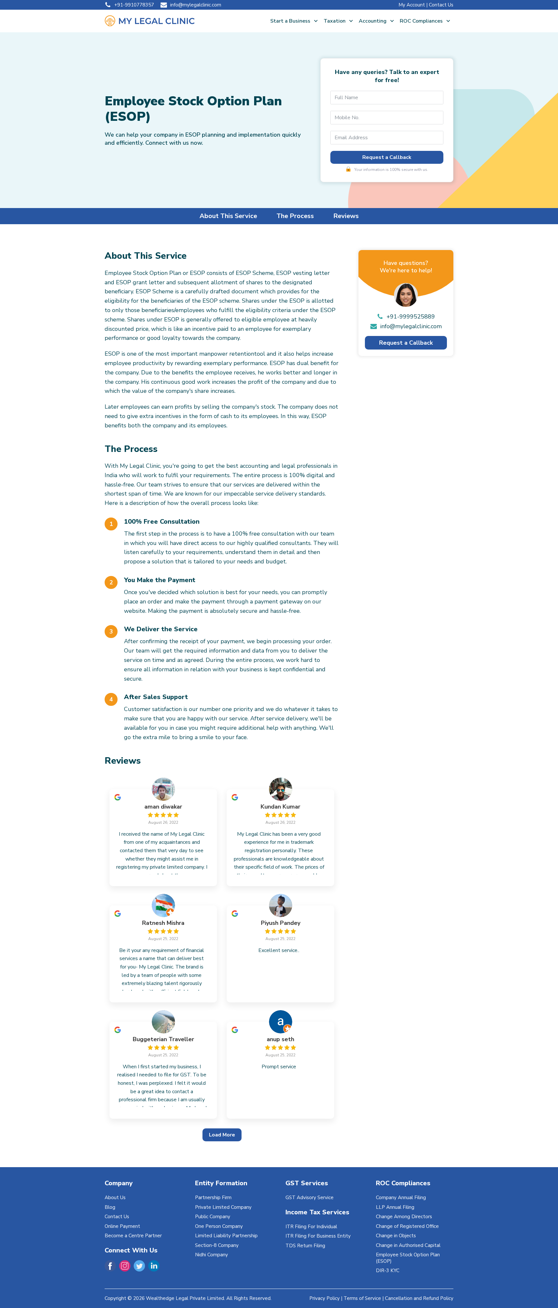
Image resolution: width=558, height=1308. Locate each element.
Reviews (346, 216)
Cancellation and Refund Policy (419, 1298)
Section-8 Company (217, 1245)
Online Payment (122, 1226)
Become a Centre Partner (133, 1235)
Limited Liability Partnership (226, 1235)
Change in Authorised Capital (408, 1245)
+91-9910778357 (134, 5)
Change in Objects (396, 1235)
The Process (295, 216)
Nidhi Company (211, 1254)
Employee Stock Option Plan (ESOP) (408, 1257)
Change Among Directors (404, 1216)
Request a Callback (386, 157)
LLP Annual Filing (395, 1207)
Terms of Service (362, 1298)
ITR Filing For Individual (311, 1226)
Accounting (373, 21)
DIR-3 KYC (387, 1270)
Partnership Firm (213, 1197)
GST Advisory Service (309, 1197)
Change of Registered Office (407, 1226)
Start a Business (290, 21)
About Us (115, 1197)
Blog (110, 1207)
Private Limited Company (223, 1207)
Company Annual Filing (401, 1197)
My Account (411, 5)
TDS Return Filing (305, 1245)
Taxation (335, 21)
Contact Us (441, 5)
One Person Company (219, 1226)
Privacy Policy (324, 1298)
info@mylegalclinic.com (195, 5)
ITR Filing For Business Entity (318, 1236)
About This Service (228, 216)
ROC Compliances (421, 21)
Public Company (212, 1216)
